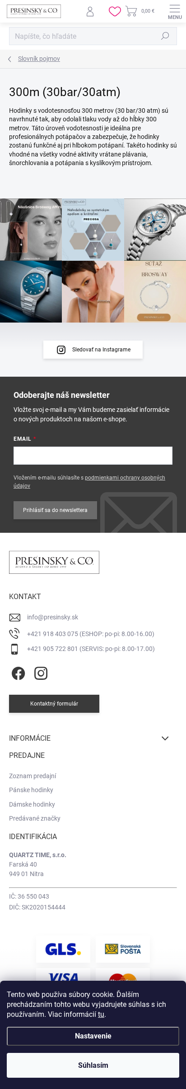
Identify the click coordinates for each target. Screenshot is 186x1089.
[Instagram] (39, 671)
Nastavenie (93, 1036)
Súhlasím (93, 1065)
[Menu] (174, 11)
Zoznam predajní (32, 776)
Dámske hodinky (32, 804)
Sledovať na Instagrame (101, 349)
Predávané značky (34, 818)
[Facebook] (17, 671)
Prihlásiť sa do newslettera (55, 510)
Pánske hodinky (31, 790)
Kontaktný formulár (54, 704)
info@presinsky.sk (52, 617)
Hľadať (165, 36)
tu (101, 1014)
